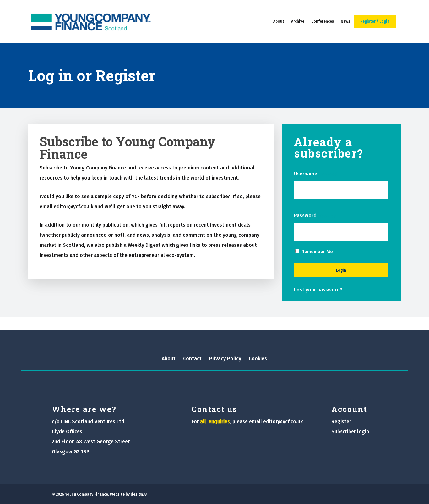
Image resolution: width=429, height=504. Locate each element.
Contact (192, 359)
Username (316, 174)
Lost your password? (318, 290)
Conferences (322, 21)
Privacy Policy (225, 359)
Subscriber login (350, 432)
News (345, 21)
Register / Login (374, 21)
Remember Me (317, 251)
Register (341, 421)
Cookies (258, 359)
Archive (297, 21)
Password (315, 216)
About (278, 21)
